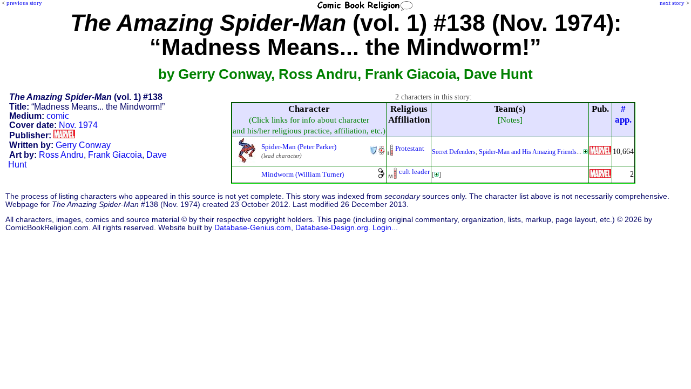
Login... (385, 228)
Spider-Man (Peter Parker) (298, 147)
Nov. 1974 (78, 125)
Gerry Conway (83, 145)
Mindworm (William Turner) (302, 174)
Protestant (409, 148)
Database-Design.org (331, 228)
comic (57, 115)
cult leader (414, 171)
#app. (623, 114)
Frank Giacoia (115, 154)
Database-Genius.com (252, 228)
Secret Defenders (454, 152)
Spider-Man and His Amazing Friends (528, 152)
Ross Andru (61, 154)
